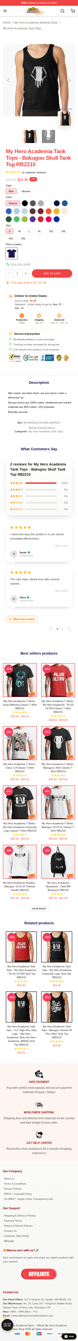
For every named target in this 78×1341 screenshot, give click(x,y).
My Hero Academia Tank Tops (22, 28)
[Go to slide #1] (29, 136)
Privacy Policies (13, 1188)
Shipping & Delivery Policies (20, 1215)
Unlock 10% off (7, 1325)
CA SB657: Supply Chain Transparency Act (28, 1198)
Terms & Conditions (15, 1183)
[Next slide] (69, 80)
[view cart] (73, 11)
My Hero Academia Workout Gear (35, 22)
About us (9, 1178)
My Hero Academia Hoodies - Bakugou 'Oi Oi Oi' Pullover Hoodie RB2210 (20, 886)
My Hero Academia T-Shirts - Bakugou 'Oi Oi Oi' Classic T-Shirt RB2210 (58, 827)
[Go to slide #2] (48, 136)
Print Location (14, 244)
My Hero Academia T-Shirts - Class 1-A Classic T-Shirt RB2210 (19, 768)
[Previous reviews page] (51, 628)
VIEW (20, 693)
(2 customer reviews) (34, 172)
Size (8, 225)
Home (7, 22)
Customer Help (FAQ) (16, 1235)
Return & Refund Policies (18, 1225)
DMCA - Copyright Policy (18, 1193)
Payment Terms (13, 1220)
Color (9, 197)
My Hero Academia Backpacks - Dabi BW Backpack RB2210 (58, 886)
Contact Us (10, 1230)
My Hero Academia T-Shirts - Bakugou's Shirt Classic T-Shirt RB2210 (58, 768)
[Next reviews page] (69, 628)
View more (39, 908)
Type (8, 185)
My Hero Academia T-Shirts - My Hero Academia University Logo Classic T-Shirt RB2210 (20, 827)
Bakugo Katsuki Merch (41, 427)
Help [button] (71, 1336)
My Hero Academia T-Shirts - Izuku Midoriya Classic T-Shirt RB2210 (20, 705)
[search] (62, 11)
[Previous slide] (8, 80)
